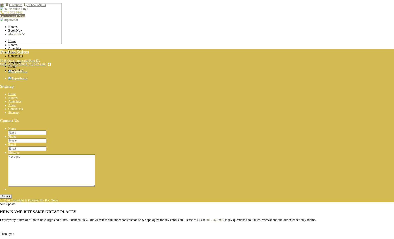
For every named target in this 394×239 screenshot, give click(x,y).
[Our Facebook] (49, 64)
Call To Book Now (12, 16)
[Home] (2, 5)
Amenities (14, 48)
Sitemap (13, 112)
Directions (15, 5)
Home (12, 41)
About (12, 52)
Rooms (12, 27)
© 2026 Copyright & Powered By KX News (29, 200)
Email (12, 144)
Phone (12, 136)
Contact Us (15, 56)
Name (12, 128)
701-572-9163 (36, 5)
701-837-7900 (215, 220)
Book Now (15, 30)
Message (13, 152)
